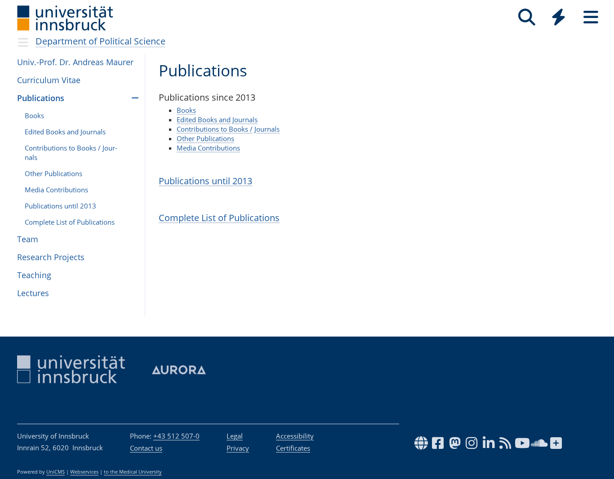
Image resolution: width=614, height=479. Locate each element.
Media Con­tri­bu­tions (56, 189)
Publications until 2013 (205, 181)
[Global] (559, 18)
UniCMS (55, 472)
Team (27, 239)
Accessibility (295, 435)
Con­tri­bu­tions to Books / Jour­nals (71, 152)
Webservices (84, 472)
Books (34, 115)
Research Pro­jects (51, 257)
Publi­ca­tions (40, 98)
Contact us (146, 448)
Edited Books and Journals (217, 119)
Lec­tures (33, 293)
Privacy (238, 448)
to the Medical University (133, 472)
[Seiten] (591, 17)
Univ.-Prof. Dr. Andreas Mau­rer (75, 62)
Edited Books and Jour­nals (65, 131)
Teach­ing (34, 275)
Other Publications (205, 138)
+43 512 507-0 (176, 435)
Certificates (293, 448)
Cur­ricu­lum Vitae (48, 80)
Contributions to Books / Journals (228, 128)
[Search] (527, 17)
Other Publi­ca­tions (53, 173)
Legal (235, 435)
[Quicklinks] (558, 17)
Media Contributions (208, 147)
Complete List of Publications (219, 218)
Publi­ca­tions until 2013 (60, 205)
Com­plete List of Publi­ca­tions (70, 221)
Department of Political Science (100, 41)
